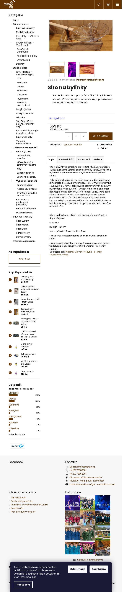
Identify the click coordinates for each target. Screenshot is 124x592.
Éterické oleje (20, 67)
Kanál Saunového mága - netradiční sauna (92, 484)
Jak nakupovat (18, 497)
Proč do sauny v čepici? (23, 511)
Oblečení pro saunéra (24, 157)
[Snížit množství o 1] (69, 136)
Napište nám (17, 508)
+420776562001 (78, 470)
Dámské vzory (23, 236)
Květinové (22, 82)
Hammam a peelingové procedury (22, 202)
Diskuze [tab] (98, 159)
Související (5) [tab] (66, 159)
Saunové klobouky (26, 176)
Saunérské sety (24, 136)
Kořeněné (22, 90)
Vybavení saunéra (26, 180)
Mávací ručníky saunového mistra (26, 163)
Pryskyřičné (23, 98)
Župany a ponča (25, 172)
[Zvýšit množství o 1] (83, 136)
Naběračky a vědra (27, 188)
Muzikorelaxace (24, 212)
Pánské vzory (23, 232)
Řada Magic (22, 224)
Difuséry (20, 117)
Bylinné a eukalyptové (23, 104)
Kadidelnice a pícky (27, 55)
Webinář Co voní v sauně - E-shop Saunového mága (75, 253)
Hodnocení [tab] (84, 159)
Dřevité (20, 86)
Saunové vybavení (26, 208)
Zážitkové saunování (25, 147)
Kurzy (16, 20)
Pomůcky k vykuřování (22, 50)
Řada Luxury (22, 220)
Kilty (19, 168)
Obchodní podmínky (22, 501)
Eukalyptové (15, 416)
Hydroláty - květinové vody (27, 37)
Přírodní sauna (20, 24)
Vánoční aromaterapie (23, 142)
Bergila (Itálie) (23, 109)
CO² (19, 78)
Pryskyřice (14, 410)
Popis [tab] (51, 159)
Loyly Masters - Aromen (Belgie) (25, 73)
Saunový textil (23, 151)
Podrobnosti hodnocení (90, 79)
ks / (24, 259)
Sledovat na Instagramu (90, 559)
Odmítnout (77, 569)
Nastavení (23, 584)
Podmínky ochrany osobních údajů (29, 504)
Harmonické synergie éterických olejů (27, 132)
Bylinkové (13, 422)
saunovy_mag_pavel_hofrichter (87, 480)
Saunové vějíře (25, 184)
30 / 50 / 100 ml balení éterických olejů (25, 124)
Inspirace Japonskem (24, 240)
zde (34, 577)
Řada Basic (22, 228)
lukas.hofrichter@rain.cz (82, 466)
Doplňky (20, 63)
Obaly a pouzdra (25, 113)
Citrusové (22, 94)
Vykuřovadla (23, 59)
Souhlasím (99, 569)
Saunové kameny (25, 28)
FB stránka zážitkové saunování (86, 477)
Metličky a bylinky (25, 32)
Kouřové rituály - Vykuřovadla (25, 44)
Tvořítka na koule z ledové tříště (27, 194)
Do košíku (102, 136)
